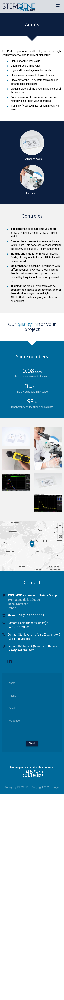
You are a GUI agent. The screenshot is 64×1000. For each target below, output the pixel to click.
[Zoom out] (60, 525)
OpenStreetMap (56, 564)
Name (12, 678)
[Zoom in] (60, 520)
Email (12, 703)
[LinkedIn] (9, 655)
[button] (32, 538)
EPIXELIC (22, 782)
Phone (12, 690)
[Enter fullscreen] (60, 531)
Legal (56, 782)
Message (14, 715)
